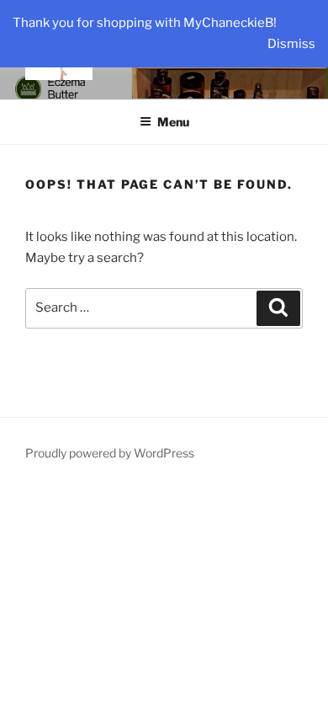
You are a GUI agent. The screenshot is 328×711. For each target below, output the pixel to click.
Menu (173, 122)
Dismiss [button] (291, 43)
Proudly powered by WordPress (109, 453)
